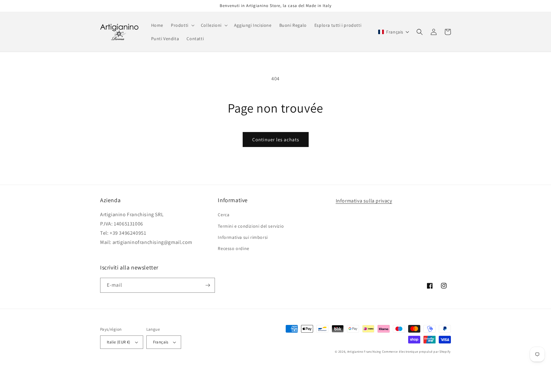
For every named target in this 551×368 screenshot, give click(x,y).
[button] (182, 25)
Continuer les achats (275, 139)
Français (160, 342)
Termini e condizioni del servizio (251, 226)
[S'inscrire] (208, 285)
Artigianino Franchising (364, 352)
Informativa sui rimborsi (243, 237)
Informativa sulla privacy (364, 200)
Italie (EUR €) (118, 342)
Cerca (223, 214)
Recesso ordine (233, 248)
